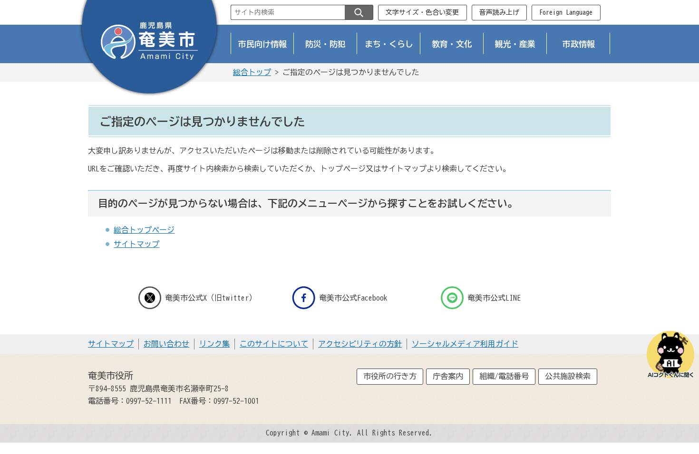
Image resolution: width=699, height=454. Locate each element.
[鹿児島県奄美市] (149, 49)
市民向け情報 (262, 44)
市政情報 (579, 44)
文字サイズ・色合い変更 (422, 12)
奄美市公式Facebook (353, 298)
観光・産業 (515, 44)
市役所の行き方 (390, 376)
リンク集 (214, 344)
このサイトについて (274, 344)
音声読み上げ (499, 12)
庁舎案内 (448, 376)
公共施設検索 (568, 376)
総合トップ (252, 72)
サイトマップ (136, 244)
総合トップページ (144, 230)
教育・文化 (452, 44)
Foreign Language (565, 12)
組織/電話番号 (504, 376)
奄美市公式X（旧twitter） (210, 298)
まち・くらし (389, 44)
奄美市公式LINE (494, 298)
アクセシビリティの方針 (360, 344)
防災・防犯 (325, 44)
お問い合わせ (166, 344)
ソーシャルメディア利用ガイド (465, 344)
